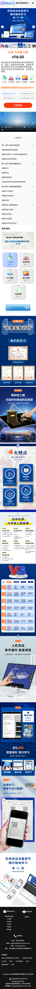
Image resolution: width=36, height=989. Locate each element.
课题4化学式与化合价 (9, 223)
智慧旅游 (9, 929)
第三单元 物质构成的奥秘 (11, 186)
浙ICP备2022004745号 (18, 981)
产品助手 (9, 927)
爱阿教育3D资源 (9, 916)
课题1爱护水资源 (7, 210)
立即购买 (18, 105)
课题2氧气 (5, 173)
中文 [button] (27, 3)
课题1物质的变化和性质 (10, 150)
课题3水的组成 (7, 219)
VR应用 (9, 924)
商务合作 (27, 917)
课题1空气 (5, 168)
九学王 (27, 961)
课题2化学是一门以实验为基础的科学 (14, 154)
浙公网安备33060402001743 (19, 978)
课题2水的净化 (7, 214)
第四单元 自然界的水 (10, 205)
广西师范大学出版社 (27, 958)
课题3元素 (5, 200)
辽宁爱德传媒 (19, 961)
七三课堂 (9, 919)
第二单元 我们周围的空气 (11, 164)
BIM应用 (9, 921)
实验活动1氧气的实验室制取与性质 (14, 182)
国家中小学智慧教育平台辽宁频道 (10, 958)
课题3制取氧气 (7, 177)
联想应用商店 (5, 964)
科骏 (13, 964)
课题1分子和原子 (7, 191)
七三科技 (4, 961)
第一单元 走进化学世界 (11, 145)
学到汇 (11, 961)
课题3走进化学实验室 (9, 159)
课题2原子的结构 (7, 196)
